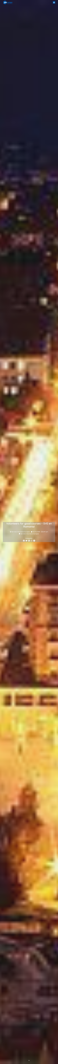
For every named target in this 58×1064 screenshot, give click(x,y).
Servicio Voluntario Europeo (30, 534)
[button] (54, 2)
